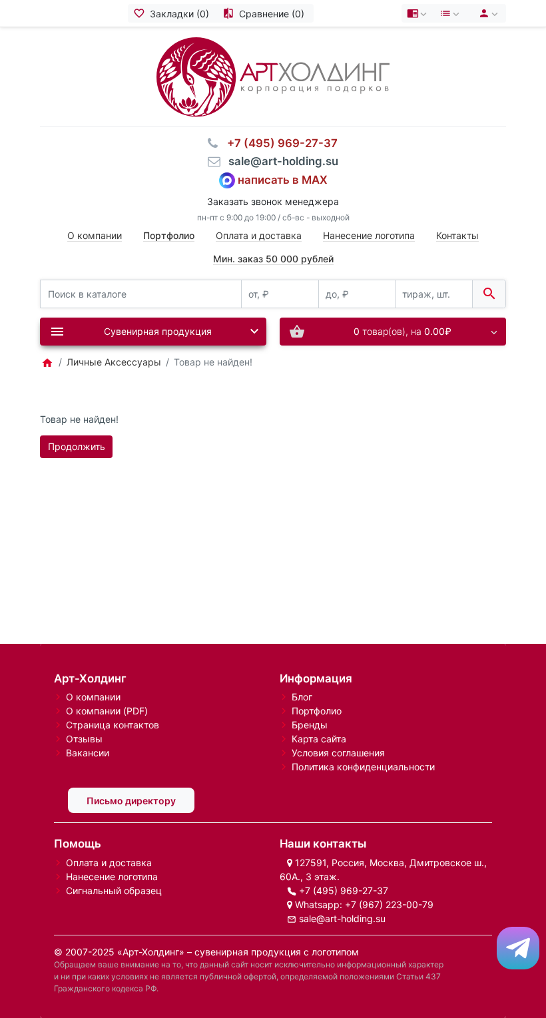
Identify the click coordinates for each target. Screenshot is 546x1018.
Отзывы (84, 738)
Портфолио (317, 710)
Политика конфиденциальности (363, 766)
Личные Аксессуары (114, 362)
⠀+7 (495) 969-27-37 (278, 143)
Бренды (310, 724)
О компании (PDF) (107, 710)
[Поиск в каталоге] (489, 294)
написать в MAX (283, 179)
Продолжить (76, 446)
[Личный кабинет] (486, 13)
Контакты (457, 235)
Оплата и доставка (259, 235)
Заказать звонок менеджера (273, 201)
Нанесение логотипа (369, 235)
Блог (302, 696)
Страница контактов (112, 724)
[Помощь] (418, 13)
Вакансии (87, 752)
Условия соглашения (338, 752)
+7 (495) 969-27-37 (343, 890)
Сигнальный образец (114, 890)
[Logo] (273, 75)
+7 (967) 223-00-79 (389, 904)
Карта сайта (319, 738)
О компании (94, 235)
